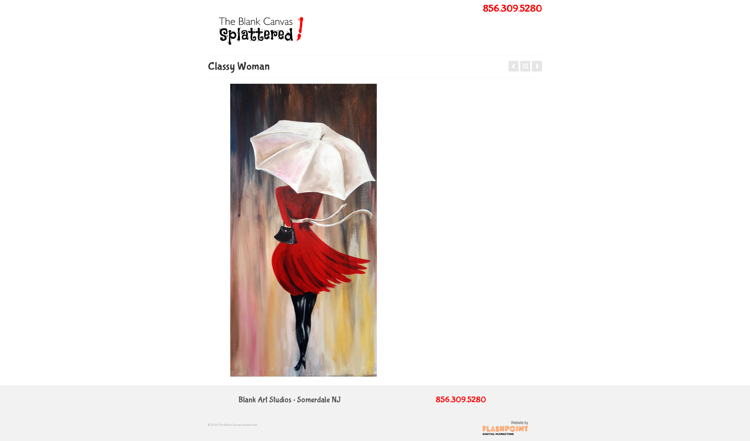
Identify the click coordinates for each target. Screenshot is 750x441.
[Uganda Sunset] (514, 66)
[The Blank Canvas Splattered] (260, 27)
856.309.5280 (512, 9)
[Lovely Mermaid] (537, 66)
